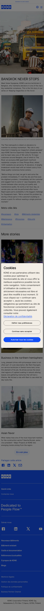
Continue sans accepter (22, 331)
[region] (22, 305)
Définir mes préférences (22, 323)
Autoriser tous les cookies (22, 340)
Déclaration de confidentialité (18, 316)
